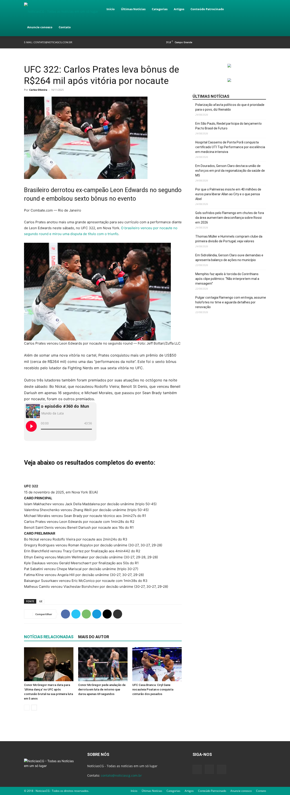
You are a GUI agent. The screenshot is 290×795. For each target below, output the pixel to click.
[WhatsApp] (86, 614)
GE (40, 601)
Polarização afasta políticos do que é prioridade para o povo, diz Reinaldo (229, 107)
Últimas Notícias (133, 9)
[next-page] (34, 707)
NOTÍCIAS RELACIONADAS (48, 636)
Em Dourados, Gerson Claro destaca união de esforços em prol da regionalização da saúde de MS (230, 170)
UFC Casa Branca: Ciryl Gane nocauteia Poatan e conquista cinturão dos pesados (152, 689)
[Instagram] (255, 42)
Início (110, 9)
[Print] (117, 614)
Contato (65, 27)
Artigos (179, 9)
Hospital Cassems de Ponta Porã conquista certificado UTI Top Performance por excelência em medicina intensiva (230, 147)
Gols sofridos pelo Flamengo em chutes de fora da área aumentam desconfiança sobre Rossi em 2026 (229, 217)
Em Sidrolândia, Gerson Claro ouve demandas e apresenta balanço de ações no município (229, 257)
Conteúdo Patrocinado (207, 9)
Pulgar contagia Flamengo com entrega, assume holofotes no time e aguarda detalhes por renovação (230, 302)
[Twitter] (262, 42)
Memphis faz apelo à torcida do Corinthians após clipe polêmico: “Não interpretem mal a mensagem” (227, 278)
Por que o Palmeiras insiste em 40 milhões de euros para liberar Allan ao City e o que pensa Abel (228, 194)
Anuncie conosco (39, 27)
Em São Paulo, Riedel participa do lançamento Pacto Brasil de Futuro (228, 126)
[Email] (107, 614)
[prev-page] (27, 707)
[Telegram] (96, 614)
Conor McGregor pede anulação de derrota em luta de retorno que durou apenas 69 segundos (102, 689)
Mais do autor (93, 636)
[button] (260, 9)
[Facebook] (247, 42)
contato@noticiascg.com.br (53, 42)
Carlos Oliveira (38, 89)
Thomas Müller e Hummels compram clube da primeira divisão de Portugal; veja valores (228, 239)
